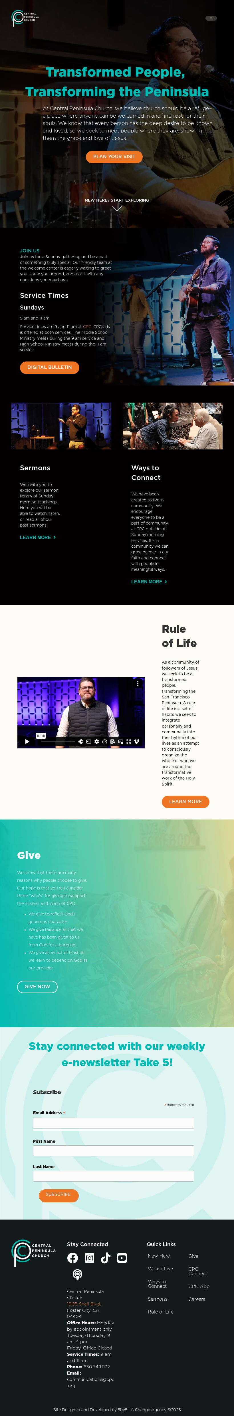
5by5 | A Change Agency (142, 1410)
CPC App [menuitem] (199, 1286)
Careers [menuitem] (196, 1299)
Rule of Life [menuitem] (161, 1312)
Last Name (44, 1167)
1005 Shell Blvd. (84, 1304)
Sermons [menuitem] (157, 1299)
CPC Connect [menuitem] (197, 1271)
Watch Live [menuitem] (160, 1269)
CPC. (87, 327)
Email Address (49, 1114)
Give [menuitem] (193, 1256)
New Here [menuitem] (159, 1256)
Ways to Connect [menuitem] (157, 1284)
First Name (44, 1142)
